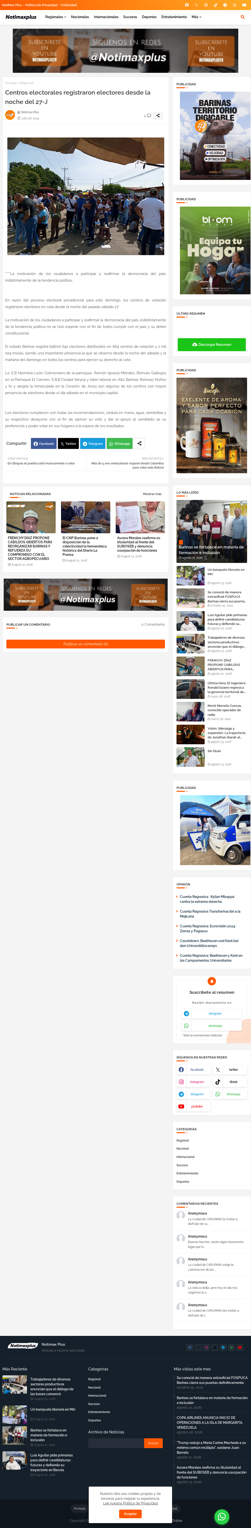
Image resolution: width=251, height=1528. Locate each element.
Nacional (182, 1148)
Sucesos (130, 17)
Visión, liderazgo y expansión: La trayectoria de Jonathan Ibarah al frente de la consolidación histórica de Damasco (227, 733)
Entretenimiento (174, 17)
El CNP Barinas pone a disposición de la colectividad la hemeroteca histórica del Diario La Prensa (85, 546)
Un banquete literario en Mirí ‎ (226, 572)
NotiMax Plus (12, 5)
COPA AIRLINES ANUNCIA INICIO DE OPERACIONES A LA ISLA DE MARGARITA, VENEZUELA (210, 1422)
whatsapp (215, 1026)
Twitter (70, 444)
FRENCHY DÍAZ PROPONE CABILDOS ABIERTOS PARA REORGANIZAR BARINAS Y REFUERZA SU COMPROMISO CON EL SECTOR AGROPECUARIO (30, 548)
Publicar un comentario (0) (85, 644)
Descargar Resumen (215, 345)
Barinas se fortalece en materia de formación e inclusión (48, 1435)
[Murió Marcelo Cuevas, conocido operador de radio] (190, 711)
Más (195, 17)
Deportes (149, 17)
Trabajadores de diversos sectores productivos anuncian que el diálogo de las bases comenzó (226, 642)
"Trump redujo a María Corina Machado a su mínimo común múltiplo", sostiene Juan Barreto (211, 1447)
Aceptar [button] (130, 1514)
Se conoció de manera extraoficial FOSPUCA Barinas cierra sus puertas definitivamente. (227, 597)
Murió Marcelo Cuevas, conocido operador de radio (225, 710)
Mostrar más (152, 494)
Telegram (95, 444)
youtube (197, 1106)
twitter (233, 1069)
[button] (243, 17)
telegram (215, 1013)
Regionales (54, 17)
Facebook (46, 444)
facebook (197, 1069)
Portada (11, 83)
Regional (26, 83)
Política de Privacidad (41, 5)
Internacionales (106, 17)
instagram (197, 1082)
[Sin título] (190, 757)
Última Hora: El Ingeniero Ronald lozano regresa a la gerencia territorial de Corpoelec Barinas (227, 688)
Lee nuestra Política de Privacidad (130, 1503)
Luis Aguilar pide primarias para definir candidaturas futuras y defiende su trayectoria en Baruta (227, 619)
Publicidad (69, 5)
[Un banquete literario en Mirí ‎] (190, 575)
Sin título (214, 751)
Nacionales (80, 17)
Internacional (185, 1157)
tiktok (234, 1082)
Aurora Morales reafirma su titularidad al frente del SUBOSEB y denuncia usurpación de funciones (138, 544)
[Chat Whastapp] (221, 1517)
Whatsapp (122, 444)
